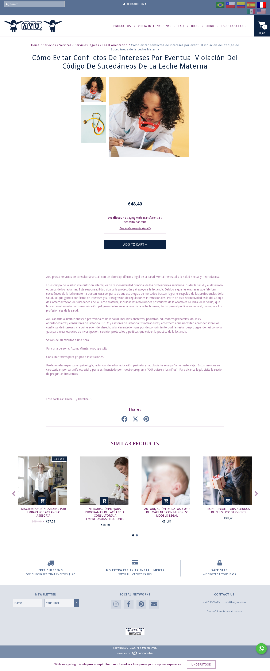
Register (132, 4)
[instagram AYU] (116, 604)
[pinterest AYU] (141, 604)
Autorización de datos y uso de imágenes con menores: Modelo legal (167, 512)
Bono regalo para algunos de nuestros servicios (228, 510)
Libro (209, 26)
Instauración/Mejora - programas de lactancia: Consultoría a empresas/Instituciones (105, 514)
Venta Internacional (154, 26)
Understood (201, 664)
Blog (194, 26)
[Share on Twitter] (135, 419)
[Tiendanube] (135, 654)
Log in (143, 4)
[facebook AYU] (129, 604)
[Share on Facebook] (124, 419)
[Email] (154, 604)
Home (35, 45)
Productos (122, 26)
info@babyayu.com (235, 602)
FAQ (180, 26)
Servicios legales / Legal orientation (101, 45)
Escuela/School (233, 26)
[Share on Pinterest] (146, 419)
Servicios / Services (57, 45)
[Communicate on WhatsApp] (261, 648)
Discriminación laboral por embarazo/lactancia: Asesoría (43, 512)
